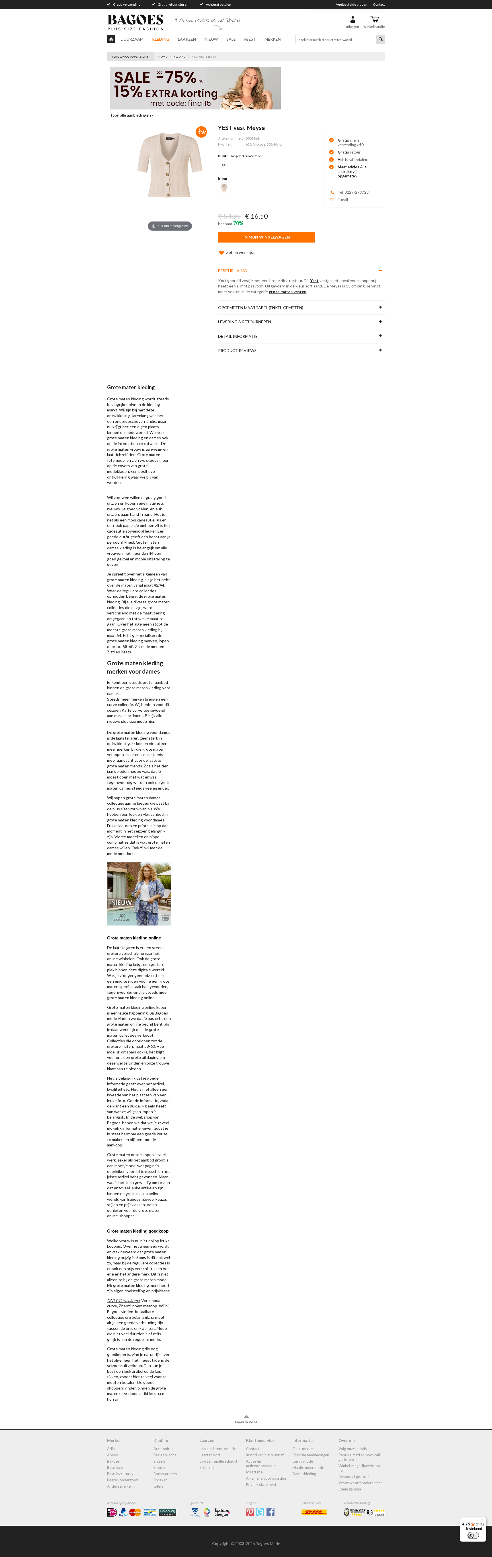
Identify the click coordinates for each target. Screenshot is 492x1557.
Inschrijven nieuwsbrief (265, 1455)
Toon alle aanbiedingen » (131, 115)
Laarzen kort (210, 1455)
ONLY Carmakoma (123, 1300)
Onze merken (303, 1448)
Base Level (115, 1467)
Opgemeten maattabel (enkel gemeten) (260, 307)
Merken (273, 39)
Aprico (112, 1455)
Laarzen (187, 39)
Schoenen (208, 1467)
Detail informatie (238, 336)
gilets (158, 1486)
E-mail (343, 199)
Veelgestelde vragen (351, 4)
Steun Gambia (350, 1489)
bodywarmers (165, 1473)
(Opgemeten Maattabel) (247, 156)
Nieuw (211, 39)
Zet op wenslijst (240, 252)
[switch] (473, 1535)
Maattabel (254, 1472)
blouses (159, 1467)
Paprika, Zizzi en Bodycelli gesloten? (360, 1457)
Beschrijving (232, 270)
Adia (111, 1448)
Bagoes (113, 1461)
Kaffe (127, 710)
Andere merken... (121, 1486)
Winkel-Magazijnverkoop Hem (359, 1468)
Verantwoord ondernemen (361, 1483)
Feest (250, 39)
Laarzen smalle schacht (218, 1461)
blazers (159, 1461)
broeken (160, 1480)
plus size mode (134, 721)
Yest (314, 280)
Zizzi (111, 651)
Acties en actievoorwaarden (261, 1463)
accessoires (163, 1448)
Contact (379, 4)
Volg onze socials (353, 1448)
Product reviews (237, 350)
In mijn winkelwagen (266, 237)
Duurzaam (132, 39)
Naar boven (246, 1422)
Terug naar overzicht (130, 56)
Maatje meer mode (308, 1467)
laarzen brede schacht (218, 1448)
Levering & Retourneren (244, 321)
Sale (231, 39)
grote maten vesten (287, 291)
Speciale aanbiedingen (310, 1455)
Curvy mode (302, 1461)
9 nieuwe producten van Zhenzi (207, 20)
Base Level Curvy (120, 1473)
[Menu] (482, 1520)
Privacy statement (261, 1484)
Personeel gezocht (354, 1476)
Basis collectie (165, 1455)
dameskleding (304, 1473)
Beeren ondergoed (122, 1480)
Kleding (160, 39)
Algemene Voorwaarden (266, 1478)
